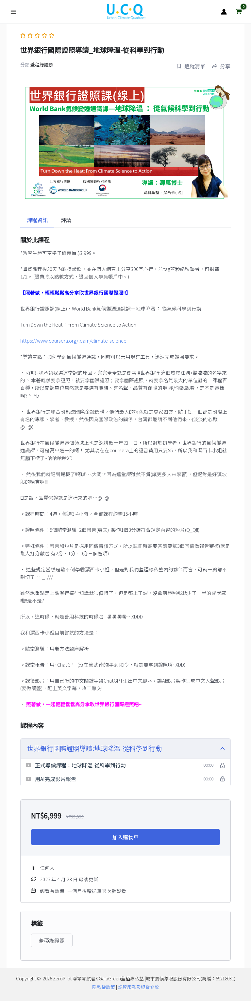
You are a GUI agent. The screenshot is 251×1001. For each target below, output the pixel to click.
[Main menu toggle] (13, 12)
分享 (225, 66)
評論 (66, 220)
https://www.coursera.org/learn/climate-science (73, 340)
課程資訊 (37, 220)
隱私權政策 (103, 987)
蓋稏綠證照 (41, 64)
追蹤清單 (194, 66)
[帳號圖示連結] (224, 12)
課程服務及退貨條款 (138, 987)
